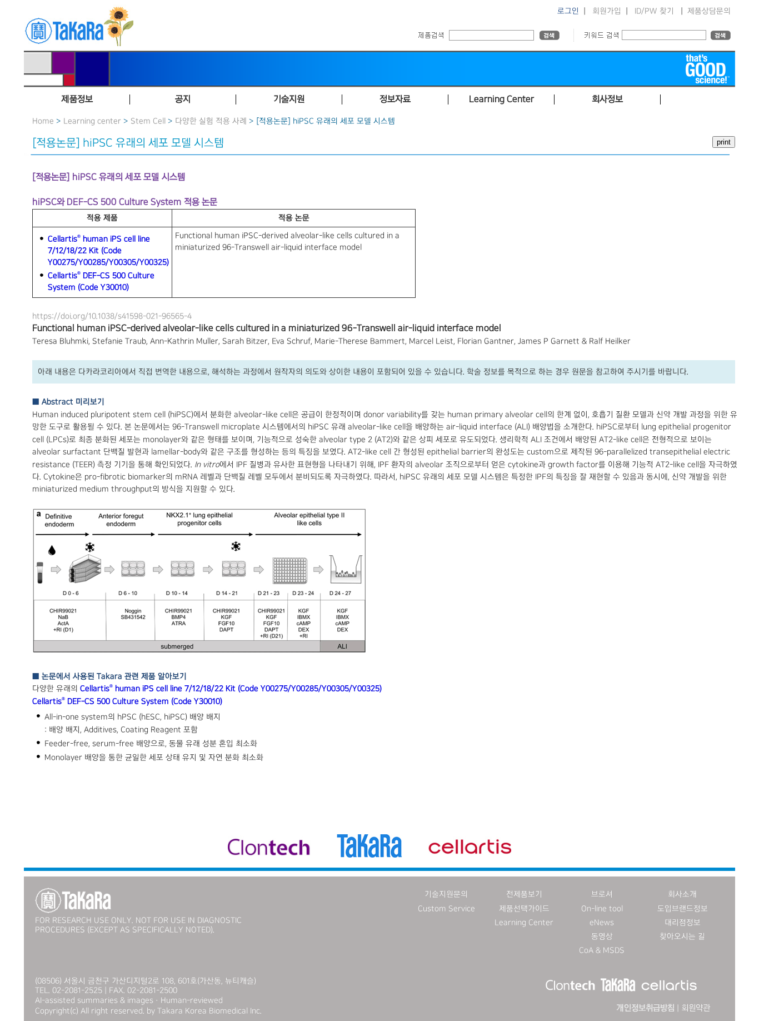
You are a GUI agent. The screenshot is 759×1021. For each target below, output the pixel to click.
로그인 (568, 11)
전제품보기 (524, 894)
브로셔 (602, 894)
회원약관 (695, 1008)
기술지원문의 (446, 894)
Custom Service (446, 908)
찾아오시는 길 (682, 936)
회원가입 (606, 11)
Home (43, 121)
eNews (602, 922)
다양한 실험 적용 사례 (211, 121)
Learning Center (524, 922)
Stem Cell (148, 121)
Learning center (92, 121)
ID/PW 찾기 (654, 11)
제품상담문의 (709, 11)
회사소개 (682, 894)
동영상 (602, 936)
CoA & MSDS (602, 950)
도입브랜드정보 (682, 908)
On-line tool (602, 908)
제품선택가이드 (524, 908)
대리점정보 (683, 922)
